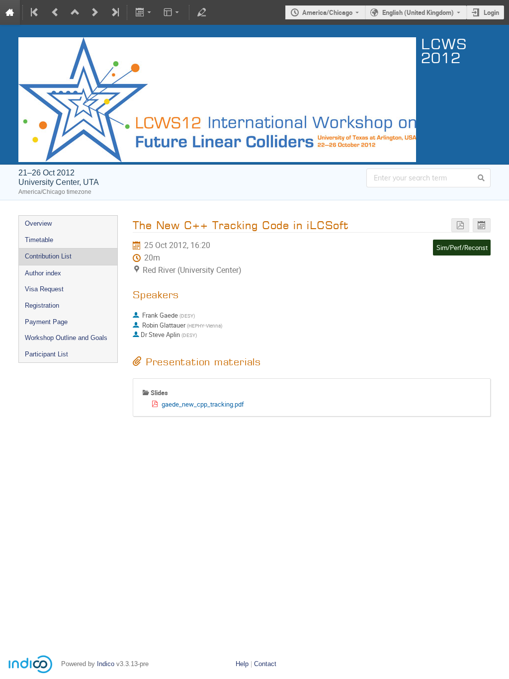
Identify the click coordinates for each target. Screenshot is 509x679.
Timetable (39, 240)
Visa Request (44, 289)
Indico (105, 664)
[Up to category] (75, 12)
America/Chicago (327, 12)
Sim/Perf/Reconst (462, 247)
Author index (43, 273)
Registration (42, 305)
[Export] (144, 12)
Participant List (46, 354)
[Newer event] (95, 12)
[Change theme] (172, 12)
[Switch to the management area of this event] (202, 12)
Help (242, 664)
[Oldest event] (35, 12)
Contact (265, 664)
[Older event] (55, 12)
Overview (38, 223)
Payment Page (46, 322)
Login (491, 12)
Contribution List (48, 256)
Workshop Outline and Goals (66, 337)
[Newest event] (114, 12)
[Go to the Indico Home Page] (10, 12)
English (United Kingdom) (418, 12)
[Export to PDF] (460, 225)
